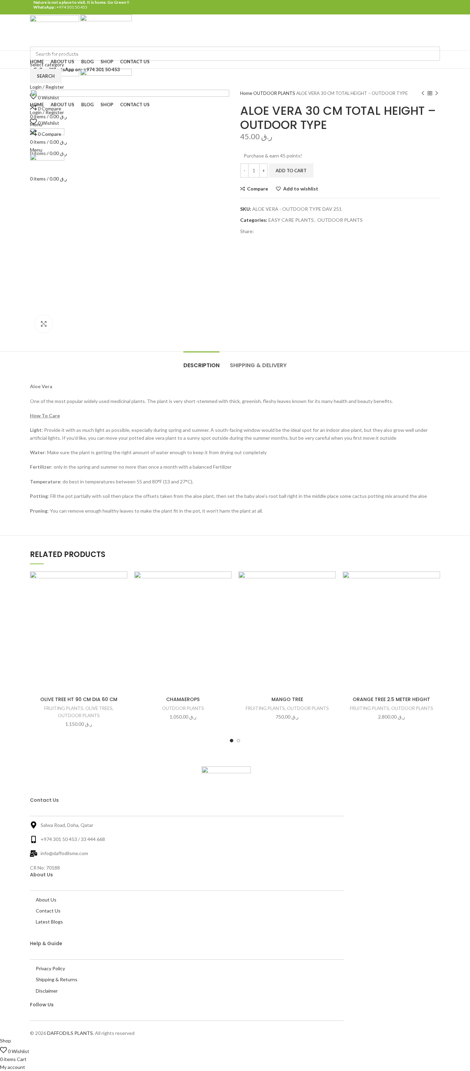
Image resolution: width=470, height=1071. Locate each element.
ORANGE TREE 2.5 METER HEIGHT (391, 699)
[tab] (201, 361)
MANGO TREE (287, 699)
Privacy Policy (50, 968)
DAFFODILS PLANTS (70, 1033)
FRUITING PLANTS (63, 708)
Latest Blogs (49, 922)
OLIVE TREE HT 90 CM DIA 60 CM (78, 699)
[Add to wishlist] (86, 582)
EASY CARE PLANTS (291, 220)
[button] (122, 598)
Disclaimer (47, 991)
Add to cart (291, 170)
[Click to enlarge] (43, 323)
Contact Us (48, 911)
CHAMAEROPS (183, 699)
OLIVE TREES (99, 708)
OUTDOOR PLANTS (274, 93)
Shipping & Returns (56, 979)
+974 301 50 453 (71, 7)
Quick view (86, 613)
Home (246, 93)
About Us (46, 900)
